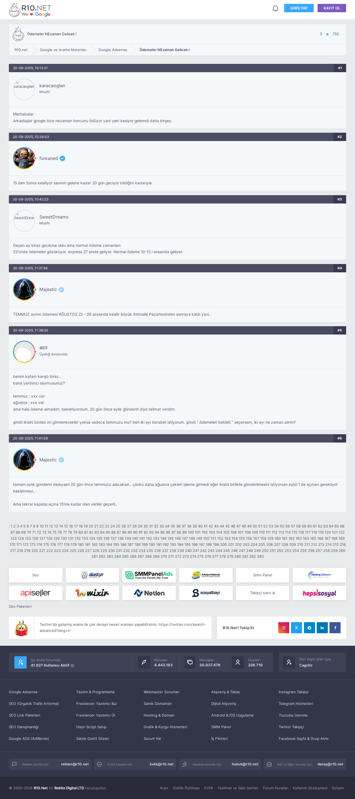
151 (213, 538)
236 (157, 550)
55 (282, 526)
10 (42, 526)
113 (281, 532)
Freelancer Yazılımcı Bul (96, 703)
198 (209, 544)
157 (256, 538)
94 (157, 532)
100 (191, 532)
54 (276, 526)
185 (116, 544)
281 (245, 556)
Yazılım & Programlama (95, 692)
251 (273, 550)
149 (199, 538)
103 (212, 532)
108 (248, 532)
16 (71, 526)
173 (33, 544)
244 (218, 550)
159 (270, 538)
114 (288, 532)
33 (161, 526)
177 (60, 544)
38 (189, 526)
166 (320, 538)
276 (208, 556)
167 (327, 538)
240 (188, 550)
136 (106, 538)
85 (108, 532)
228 (96, 550)
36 (178, 526)
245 (226, 550)
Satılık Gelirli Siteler (92, 738)
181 (87, 544)
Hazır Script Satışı (91, 727)
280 (237, 556)
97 (173, 532)
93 (151, 532)
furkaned (48, 158)
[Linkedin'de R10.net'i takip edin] (322, 627)
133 (85, 538)
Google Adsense (23, 692)
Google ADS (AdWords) (29, 738)
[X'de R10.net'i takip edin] (296, 627)
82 (91, 532)
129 (57, 538)
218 (20, 550)
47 (238, 526)
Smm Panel (262, 575)
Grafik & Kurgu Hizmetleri (165, 727)
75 (54, 532)
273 (185, 556)
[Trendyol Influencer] (92, 593)
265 (125, 556)
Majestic (48, 289)
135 (99, 538)
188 (138, 544)
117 (307, 532)
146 (178, 538)
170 (12, 544)
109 (255, 532)
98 (179, 532)
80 (80, 532)
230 (111, 550)
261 (95, 556)
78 (70, 532)
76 (60, 532)
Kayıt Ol (332, 8)
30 (145, 526)
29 (140, 526)
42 (211, 526)
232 (126, 550)
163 (299, 538)
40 (200, 526)
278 (222, 556)
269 (156, 556)
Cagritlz (306, 665)
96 (168, 532)
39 (194, 526)
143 (156, 538)
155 (242, 538)
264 (117, 556)
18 (81, 526)
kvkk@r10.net (162, 764)
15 (66, 526)
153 (227, 538)
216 (343, 544)
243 (211, 550)
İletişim (338, 788)
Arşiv (164, 788)
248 (249, 550)
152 (220, 538)
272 (178, 556)
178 (67, 544)
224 (65, 550)
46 (233, 526)
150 (206, 538)
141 (142, 538)
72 (39, 532)
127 (42, 538)
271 (171, 556)
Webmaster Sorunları (161, 692)
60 (309, 526)
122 (342, 532)
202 (238, 544)
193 (173, 544)
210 (300, 544)
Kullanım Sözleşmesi (310, 788)
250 (265, 550)
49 (249, 526)
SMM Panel (221, 727)
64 (331, 526)
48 (244, 526)
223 (57, 550)
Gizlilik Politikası (186, 788)
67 (13, 532)
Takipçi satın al (262, 593)
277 (215, 556)
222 (49, 550)
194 (180, 544)
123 (14, 538)
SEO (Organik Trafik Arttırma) (34, 703)
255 (303, 550)
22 (101, 526)
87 (119, 532)
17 (76, 526)
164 (306, 538)
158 (263, 538)
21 (96, 526)
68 (18, 532)
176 (53, 544)
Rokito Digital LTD (69, 788)
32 (156, 526)
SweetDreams (54, 217)
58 (298, 526)
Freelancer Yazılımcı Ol (95, 715)
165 (313, 538)
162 (291, 538)
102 (205, 532)
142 (149, 538)
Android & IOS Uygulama (232, 715)
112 (274, 532)
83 (97, 532)
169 (342, 538)
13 (56, 526)
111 (268, 532)
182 (95, 544)
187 (130, 544)
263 (109, 556)
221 (42, 550)
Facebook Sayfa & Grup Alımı (303, 738)
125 (28, 538)
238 (172, 550)
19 (86, 526)
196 (195, 544)
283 (260, 556)
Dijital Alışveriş (223, 703)
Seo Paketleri (20, 606)
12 (51, 526)
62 (320, 526)
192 (166, 544)
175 (46, 544)
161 (284, 538)
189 (145, 544)
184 (109, 544)
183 (102, 544)
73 (44, 532)
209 (292, 544)
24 (112, 526)
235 (149, 550)
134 (92, 538)
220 (34, 550)
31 (151, 526)
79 (75, 532)
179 (74, 544)
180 (81, 544)
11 (46, 526)
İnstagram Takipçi (293, 692)
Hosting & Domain (159, 715)
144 (163, 538)
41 (205, 526)
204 (254, 544)
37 (184, 526)
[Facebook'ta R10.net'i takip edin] (335, 627)
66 (342, 526)
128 (49, 538)
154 (235, 538)
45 (227, 526)
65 (336, 526)
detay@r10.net (330, 764)
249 (257, 550)
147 (185, 538)
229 (103, 550)
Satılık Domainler (158, 703)
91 (141, 532)
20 (91, 526)
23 (107, 526)
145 (171, 538)
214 (328, 544)
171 (19, 544)
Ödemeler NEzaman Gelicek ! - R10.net (31, 9)
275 (200, 556)
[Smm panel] (149, 575)
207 (277, 544)
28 (134, 526)
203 (246, 544)
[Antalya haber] (206, 575)
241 (196, 550)
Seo (35, 575)
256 (311, 550)
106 (233, 532)
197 (202, 544)
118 (314, 532)
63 (325, 526)
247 (242, 550)
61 (315, 526)
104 (219, 532)
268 (148, 556)
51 (260, 526)
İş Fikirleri (219, 738)
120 (328, 532)
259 (334, 550)
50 (255, 526)
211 (307, 544)
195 (187, 544)
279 (230, 556)
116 (301, 532)
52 (265, 526)
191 (159, 544)
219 (27, 550)
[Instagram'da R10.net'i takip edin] (283, 627)
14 (61, 526)
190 (152, 544)
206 (269, 544)
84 (102, 532)
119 (321, 532)
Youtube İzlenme (293, 715)
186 (123, 544)
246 (234, 550)
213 (321, 544)
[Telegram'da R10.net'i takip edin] (309, 627)
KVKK (208, 788)
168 (334, 538)
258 (326, 550)
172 (26, 544)
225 (73, 550)
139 (128, 538)
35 (173, 526)
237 (165, 550)
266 (133, 556)
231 (119, 550)
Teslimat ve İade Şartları (238, 788)
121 (335, 532)
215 (336, 544)
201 (231, 544)
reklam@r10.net (75, 764)
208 (285, 544)
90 (135, 532)
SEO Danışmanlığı (24, 727)
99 (184, 532)
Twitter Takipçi (291, 727)
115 (294, 532)
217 (13, 550)
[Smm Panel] (35, 593)
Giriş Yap (299, 8)
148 (192, 538)
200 (223, 544)
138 (121, 538)
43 (216, 526)
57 (293, 526)
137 (113, 538)
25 (118, 526)
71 (34, 532)
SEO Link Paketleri (24, 715)
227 (88, 550)
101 (198, 532)
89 (130, 532)
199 (216, 544)
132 (78, 538)
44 (222, 526)
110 (262, 532)
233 (134, 550)
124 (21, 538)
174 (39, 544)
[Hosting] (92, 575)
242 (203, 550)
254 (295, 550)
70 (29, 532)
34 (167, 526)
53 (271, 526)
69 (23, 532)
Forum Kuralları (275, 788)
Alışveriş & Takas (225, 692)
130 (64, 538)
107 (241, 532)
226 (80, 550)
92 (146, 532)
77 (65, 532)
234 (142, 550)
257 (319, 550)
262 (102, 556)
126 (35, 538)
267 (141, 556)
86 (113, 532)
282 (252, 556)
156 (249, 538)
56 (287, 526)
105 (226, 532)
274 (193, 556)
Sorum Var (152, 738)
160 (278, 538)
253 (288, 550)
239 (180, 550)
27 (129, 526)
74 (49, 532)
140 (135, 538)
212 (314, 544)
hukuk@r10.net (245, 764)
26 (123, 526)
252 (280, 550)
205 (261, 544)
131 (70, 538)
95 (162, 532)
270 (164, 556)
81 (86, 532)
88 (124, 532)
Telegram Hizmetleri (296, 703)
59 (304, 526)
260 (342, 550)
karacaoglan (52, 85)
